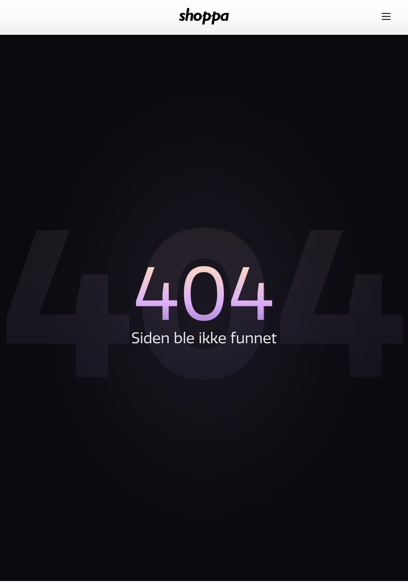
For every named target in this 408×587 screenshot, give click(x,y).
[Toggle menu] (386, 16)
